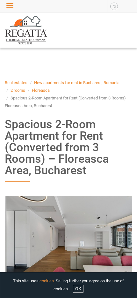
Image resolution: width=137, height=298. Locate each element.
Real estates (16, 82)
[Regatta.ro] (17, 30)
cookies (47, 280)
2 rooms (18, 90)
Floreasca (41, 90)
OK (78, 288)
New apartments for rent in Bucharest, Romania (76, 82)
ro (114, 6)
